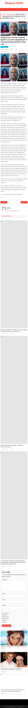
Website (4, 605)
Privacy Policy (13, 706)
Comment (5, 579)
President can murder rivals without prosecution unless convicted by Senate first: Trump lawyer (14, 330)
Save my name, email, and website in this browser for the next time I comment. (5, 617)
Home (7, 706)
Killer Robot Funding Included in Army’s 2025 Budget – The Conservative (5, 202)
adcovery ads (20, 706)
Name (4, 593)
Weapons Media (14, 3)
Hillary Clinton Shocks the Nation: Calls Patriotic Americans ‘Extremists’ (12, 446)
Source (2, 197)
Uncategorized (4, 47)
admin (12, 49)
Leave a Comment (5, 51)
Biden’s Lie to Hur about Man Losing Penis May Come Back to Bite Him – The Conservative (24, 202)
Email (3, 599)
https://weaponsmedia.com (13, 210)
